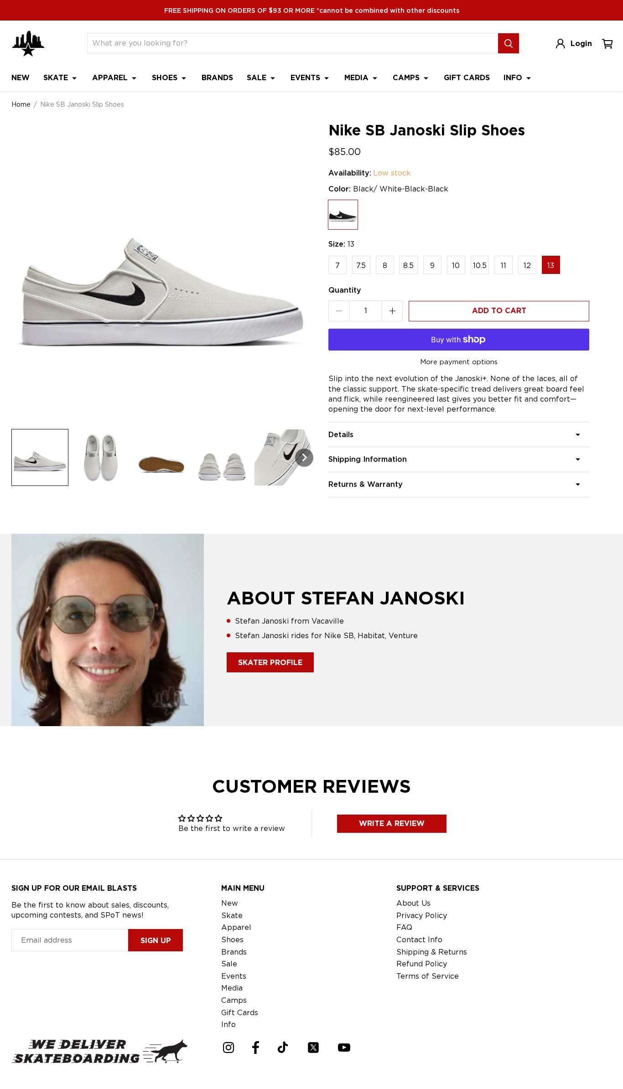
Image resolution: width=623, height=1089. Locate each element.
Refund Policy (421, 964)
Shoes (166, 77)
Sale (258, 77)
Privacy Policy (421, 915)
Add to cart (499, 310)
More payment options (459, 362)
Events (306, 77)
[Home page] (28, 43)
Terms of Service (427, 976)
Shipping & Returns (431, 952)
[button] (39, 457)
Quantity (344, 290)
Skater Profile (270, 662)
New (20, 77)
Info (514, 77)
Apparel (111, 77)
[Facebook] (255, 1047)
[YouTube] (344, 1047)
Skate (56, 77)
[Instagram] (228, 1047)
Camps (407, 77)
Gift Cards (467, 77)
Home (21, 104)
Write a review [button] (392, 823)
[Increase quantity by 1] (392, 310)
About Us (413, 903)
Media (357, 77)
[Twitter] (313, 1047)
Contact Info (419, 939)
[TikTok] (283, 1047)
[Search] (508, 43)
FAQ (404, 927)
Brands (217, 77)
